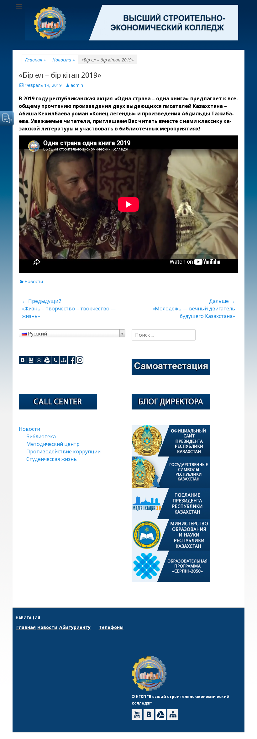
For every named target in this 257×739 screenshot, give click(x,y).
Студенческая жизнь (51, 459)
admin (77, 85)
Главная (35, 60)
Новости (63, 60)
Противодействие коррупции (63, 451)
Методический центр (53, 444)
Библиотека (41, 436)
